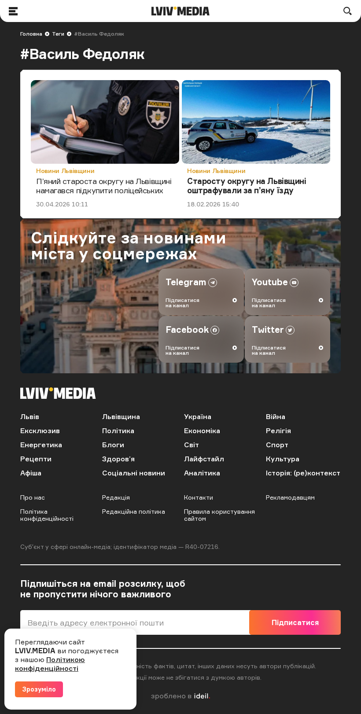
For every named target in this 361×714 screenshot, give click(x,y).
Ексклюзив (40, 430)
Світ (191, 444)
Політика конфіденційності (47, 515)
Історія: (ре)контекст (303, 472)
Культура (282, 458)
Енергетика (41, 444)
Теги (58, 33)
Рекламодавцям (290, 497)
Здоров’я (118, 458)
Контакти (198, 497)
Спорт (277, 444)
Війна (275, 416)
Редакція (116, 497)
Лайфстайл (204, 458)
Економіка (202, 430)
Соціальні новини (133, 472)
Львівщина (121, 416)
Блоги (113, 444)
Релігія (278, 430)
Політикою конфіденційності (50, 664)
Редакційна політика (133, 511)
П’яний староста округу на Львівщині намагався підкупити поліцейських (103, 185)
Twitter (268, 329)
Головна (31, 33)
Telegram (186, 281)
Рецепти (36, 458)
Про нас (32, 497)
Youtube (270, 281)
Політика (118, 430)
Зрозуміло (39, 689)
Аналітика (202, 472)
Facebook (187, 329)
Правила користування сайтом (219, 515)
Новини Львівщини (65, 170)
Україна (197, 416)
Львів (29, 416)
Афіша (30, 472)
